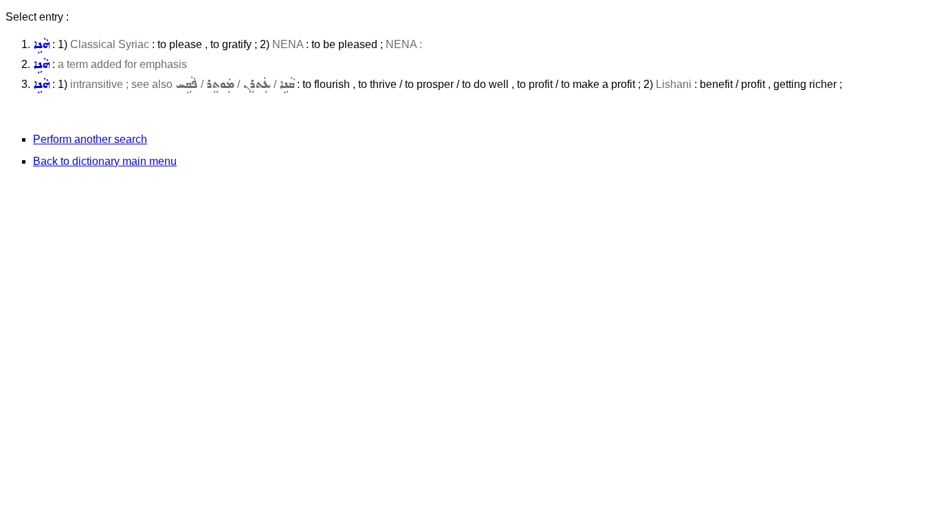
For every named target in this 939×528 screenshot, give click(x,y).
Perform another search (90, 139)
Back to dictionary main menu (105, 161)
